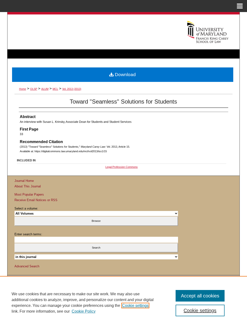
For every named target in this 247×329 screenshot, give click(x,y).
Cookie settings (135, 305)
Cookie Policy (84, 311)
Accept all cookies (200, 295)
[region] (123, 302)
